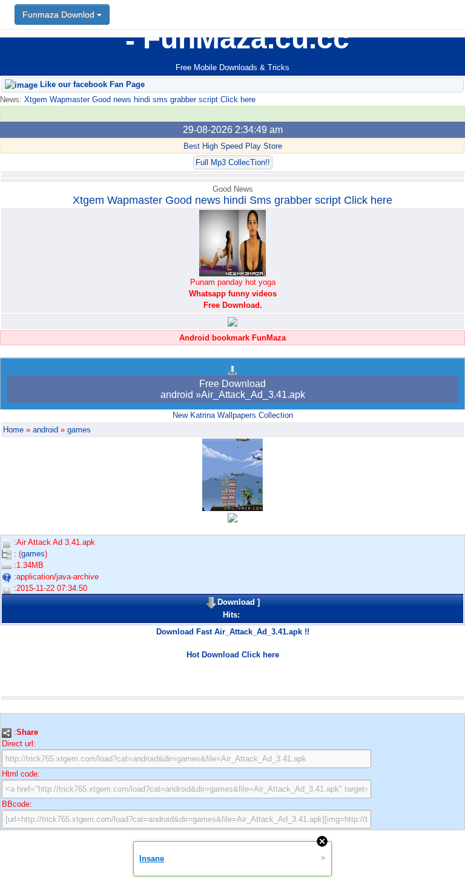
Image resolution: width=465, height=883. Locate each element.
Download (236, 602)
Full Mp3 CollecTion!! (233, 162)
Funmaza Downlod (59, 14)
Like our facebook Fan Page (91, 84)
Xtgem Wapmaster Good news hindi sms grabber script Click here (139, 99)
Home (13, 429)
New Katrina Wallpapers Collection (233, 415)
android (45, 429)
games (79, 429)
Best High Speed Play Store (232, 146)
